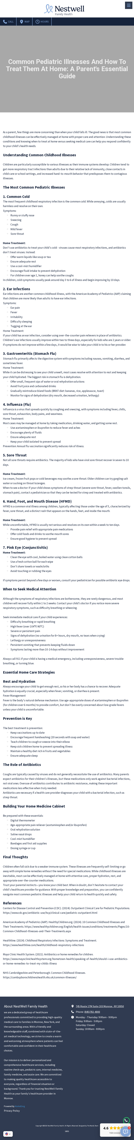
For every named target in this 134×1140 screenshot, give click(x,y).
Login (67, 1131)
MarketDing (20, 1106)
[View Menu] (128, 5)
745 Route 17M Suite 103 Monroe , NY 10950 (100, 1006)
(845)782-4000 (92, 1011)
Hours (44, 21)
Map (27, 21)
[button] (8, 1133)
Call (11, 21)
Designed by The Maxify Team (88, 1126)
